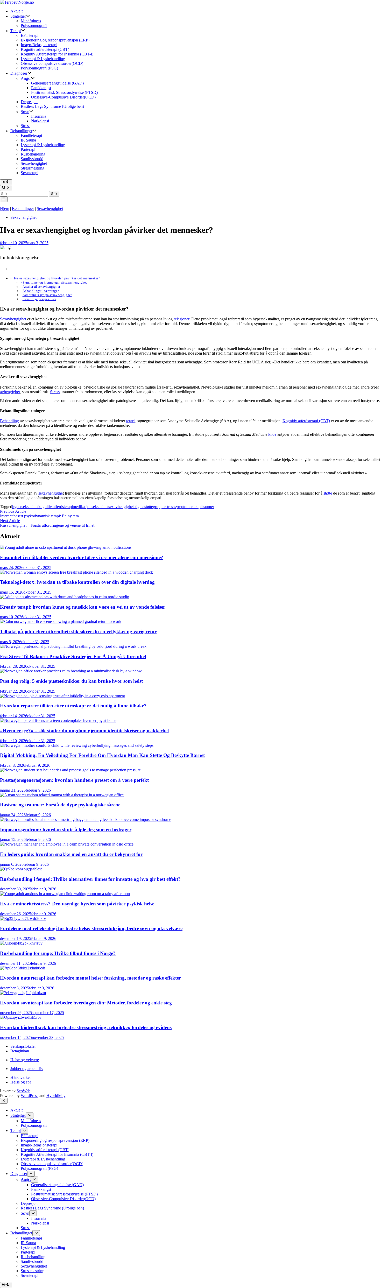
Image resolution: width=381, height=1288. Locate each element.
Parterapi (28, 149)
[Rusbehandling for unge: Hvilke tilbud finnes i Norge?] (21, 943)
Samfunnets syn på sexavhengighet (47, 295)
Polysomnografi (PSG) (39, 68)
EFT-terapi (29, 35)
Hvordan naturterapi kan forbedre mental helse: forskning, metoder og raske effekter (90, 978)
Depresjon (29, 102)
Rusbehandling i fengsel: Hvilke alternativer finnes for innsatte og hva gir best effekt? (90, 879)
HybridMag (56, 1095)
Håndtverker (20, 1077)
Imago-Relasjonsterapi (39, 45)
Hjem (4, 208)
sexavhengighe (50, 493)
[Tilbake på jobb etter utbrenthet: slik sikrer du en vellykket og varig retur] (60, 621)
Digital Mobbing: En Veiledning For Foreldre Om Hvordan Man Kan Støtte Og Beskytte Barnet (102, 755)
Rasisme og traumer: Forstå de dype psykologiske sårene (60, 804)
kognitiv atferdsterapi (55, 506)
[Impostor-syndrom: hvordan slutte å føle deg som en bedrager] (85, 819)
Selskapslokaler (23, 1046)
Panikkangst (41, 88)
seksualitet (99, 506)
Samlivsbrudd (32, 159)
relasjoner (181, 319)
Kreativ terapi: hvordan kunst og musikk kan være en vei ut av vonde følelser (82, 607)
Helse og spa (20, 1082)
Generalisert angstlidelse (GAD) (57, 83)
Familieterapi (31, 135)
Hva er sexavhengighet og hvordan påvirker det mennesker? (56, 278)
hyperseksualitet (25, 506)
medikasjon (82, 506)
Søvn (25, 111)
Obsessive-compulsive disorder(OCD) (52, 63)
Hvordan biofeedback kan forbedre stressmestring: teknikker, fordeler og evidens (86, 1027)
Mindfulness (31, 21)
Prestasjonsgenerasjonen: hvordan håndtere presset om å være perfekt (74, 780)
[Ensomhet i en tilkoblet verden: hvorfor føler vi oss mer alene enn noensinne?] (65, 547)
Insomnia (38, 116)
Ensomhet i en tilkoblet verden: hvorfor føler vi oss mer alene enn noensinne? (81, 557)
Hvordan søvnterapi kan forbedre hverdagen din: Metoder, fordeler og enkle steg (86, 1002)
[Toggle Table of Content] (4, 269)
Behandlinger (21, 131)
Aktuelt (16, 11)
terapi (130, 421)
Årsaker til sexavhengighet (41, 286)
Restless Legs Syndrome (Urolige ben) (52, 106)
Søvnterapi (29, 173)
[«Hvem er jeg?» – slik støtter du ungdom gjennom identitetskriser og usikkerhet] (58, 720)
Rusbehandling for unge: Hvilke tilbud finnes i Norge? (58, 953)
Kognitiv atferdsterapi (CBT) (306, 421)
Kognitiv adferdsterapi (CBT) (45, 49)
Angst (26, 78)
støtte (327, 493)
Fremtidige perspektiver (39, 299)
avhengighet (10, 392)
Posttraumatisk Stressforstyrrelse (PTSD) (64, 92)
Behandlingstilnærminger (41, 291)
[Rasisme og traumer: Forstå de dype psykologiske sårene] (62, 795)
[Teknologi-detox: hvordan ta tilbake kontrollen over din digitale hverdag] (76, 572)
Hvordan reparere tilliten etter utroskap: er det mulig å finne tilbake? (73, 705)
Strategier (18, 16)
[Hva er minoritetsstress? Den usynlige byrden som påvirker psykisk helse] (65, 893)
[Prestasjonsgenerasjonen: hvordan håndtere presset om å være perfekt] (70, 770)
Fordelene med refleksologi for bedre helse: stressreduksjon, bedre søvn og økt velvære (91, 928)
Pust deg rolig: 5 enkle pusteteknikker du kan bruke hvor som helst (71, 681)
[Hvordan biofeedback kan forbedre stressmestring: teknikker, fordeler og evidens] (20, 1017)
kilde (272, 434)
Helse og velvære (24, 1060)
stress (170, 506)
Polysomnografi (34, 25)
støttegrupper (155, 506)
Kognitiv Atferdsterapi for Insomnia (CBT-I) (57, 54)
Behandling (9, 421)
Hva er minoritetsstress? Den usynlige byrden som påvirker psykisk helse (77, 903)
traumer (208, 506)
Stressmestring (32, 168)
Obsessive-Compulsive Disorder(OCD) (63, 97)
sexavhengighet (121, 506)
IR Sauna (28, 140)
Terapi (15, 31)
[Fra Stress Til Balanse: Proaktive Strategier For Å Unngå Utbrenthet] (73, 646)
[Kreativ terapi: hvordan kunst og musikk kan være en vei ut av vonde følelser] (64, 597)
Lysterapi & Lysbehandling (43, 59)
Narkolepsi (40, 121)
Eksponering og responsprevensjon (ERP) (55, 40)
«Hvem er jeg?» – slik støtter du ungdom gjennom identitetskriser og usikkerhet (84, 730)
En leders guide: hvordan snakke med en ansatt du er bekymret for (71, 854)
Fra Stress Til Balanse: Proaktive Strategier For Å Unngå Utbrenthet (73, 656)
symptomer (183, 506)
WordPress (29, 1095)
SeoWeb (23, 1091)
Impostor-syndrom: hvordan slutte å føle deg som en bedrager (65, 829)
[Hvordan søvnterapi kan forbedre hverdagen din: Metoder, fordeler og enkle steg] (23, 992)
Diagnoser (18, 73)
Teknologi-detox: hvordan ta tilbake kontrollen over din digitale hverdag (77, 582)
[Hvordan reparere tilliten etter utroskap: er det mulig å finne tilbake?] (62, 696)
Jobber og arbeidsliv (26, 1068)
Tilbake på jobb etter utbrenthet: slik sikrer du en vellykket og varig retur (78, 631)
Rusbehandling (33, 154)
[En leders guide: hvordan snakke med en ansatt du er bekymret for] (66, 844)
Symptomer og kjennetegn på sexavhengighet (55, 282)
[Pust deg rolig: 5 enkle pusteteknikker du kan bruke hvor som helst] (71, 671)
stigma (139, 506)
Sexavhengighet (34, 163)
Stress (25, 125)
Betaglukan (19, 1051)
